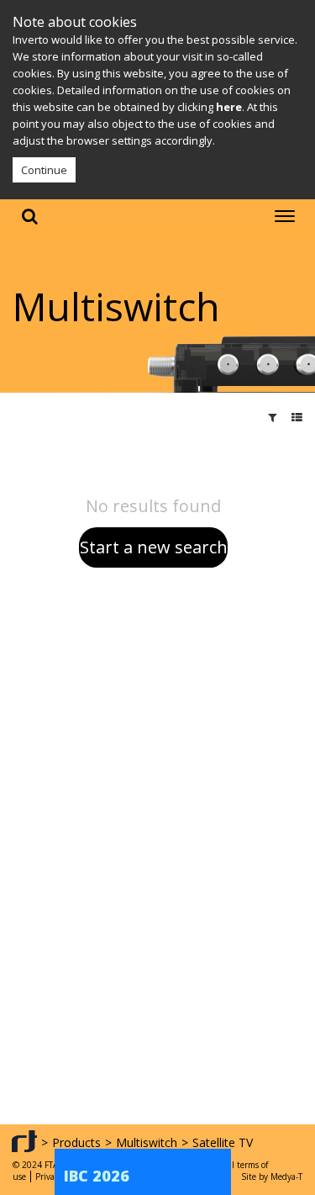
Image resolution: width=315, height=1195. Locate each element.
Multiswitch (146, 1142)
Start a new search (154, 547)
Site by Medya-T (271, 1176)
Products (76, 1142)
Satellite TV (222, 1142)
